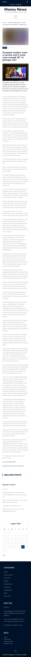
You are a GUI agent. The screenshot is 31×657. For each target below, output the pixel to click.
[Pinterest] (17, 4)
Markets (6, 581)
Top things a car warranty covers (11, 506)
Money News (15, 9)
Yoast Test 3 (7, 596)
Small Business (8, 584)
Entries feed (7, 639)
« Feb (3, 555)
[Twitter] (12, 4)
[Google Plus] (14, 4)
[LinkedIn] (21, 4)
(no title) (5, 489)
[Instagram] (19, 4)
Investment (7, 578)
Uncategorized (8, 590)
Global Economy (8, 575)
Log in (5, 637)
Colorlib (24, 655)
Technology (7, 587)
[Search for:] (7, 2)
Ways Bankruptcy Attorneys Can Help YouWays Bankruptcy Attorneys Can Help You (14, 495)
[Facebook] (10, 4)
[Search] (27, 2)
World (5, 593)
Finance (6, 572)
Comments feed (8, 641)
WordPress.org (8, 643)
